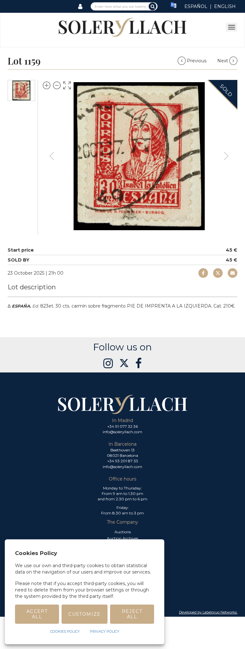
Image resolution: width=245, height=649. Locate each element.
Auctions (123, 531)
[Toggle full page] (67, 85)
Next (223, 61)
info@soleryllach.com (122, 431)
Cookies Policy (65, 631)
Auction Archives (122, 538)
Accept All (37, 614)
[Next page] (226, 156)
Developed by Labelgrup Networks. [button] (208, 612)
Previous (197, 61)
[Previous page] (51, 156)
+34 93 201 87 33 (122, 460)
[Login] (80, 6)
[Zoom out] (57, 85)
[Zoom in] (46, 85)
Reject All (132, 614)
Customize (84, 614)
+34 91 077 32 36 (122, 426)
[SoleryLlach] (122, 27)
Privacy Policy (104, 631)
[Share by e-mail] (203, 273)
